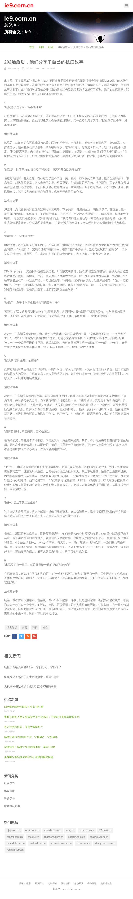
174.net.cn (105, 830)
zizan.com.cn (86, 830)
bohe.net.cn (83, 843)
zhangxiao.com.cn (105, 843)
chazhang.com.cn (53, 837)
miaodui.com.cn (16, 843)
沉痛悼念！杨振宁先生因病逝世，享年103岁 (31, 677)
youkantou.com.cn (61, 843)
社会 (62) (9, 783)
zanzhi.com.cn (15, 837)
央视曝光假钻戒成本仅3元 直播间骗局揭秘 (30, 686)
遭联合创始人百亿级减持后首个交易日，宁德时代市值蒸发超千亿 (41, 717)
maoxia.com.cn (52, 830)
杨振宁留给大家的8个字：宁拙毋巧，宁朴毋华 (32, 667)
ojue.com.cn (32, 830)
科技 (35, 627)
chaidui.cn (33, 837)
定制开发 (52, 884)
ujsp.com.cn (13, 830)
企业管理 (91, 884)
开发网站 (39, 884)
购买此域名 (106, 884)
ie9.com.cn (13, 69)
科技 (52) (9, 798)
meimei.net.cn (38, 843)
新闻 (41, 47)
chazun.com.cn (76, 837)
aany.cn (70, 830)
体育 (24, 627)
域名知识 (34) (12, 806)
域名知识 (12, 627)
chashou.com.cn (99, 837)
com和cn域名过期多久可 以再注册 (23, 707)
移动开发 (78, 884)
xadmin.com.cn (15, 849)
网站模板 (65, 884)
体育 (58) (9, 791)
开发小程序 (25, 884)
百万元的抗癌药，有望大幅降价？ (23, 727)
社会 (50, 47)
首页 (31, 47)
